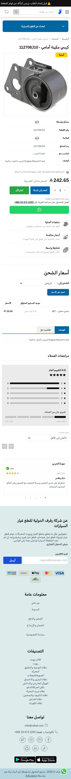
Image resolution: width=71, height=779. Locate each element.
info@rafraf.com (34, 725)
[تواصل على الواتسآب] (64, 772)
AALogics (31, 775)
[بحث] (16, 12)
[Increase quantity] (55, 190)
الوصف (66, 160)
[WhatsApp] (39, 210)
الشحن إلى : (63, 283)
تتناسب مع (64, 153)
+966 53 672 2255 (24, 202)
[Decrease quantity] (65, 190)
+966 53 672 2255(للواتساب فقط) (34, 732)
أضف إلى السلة (40, 190)
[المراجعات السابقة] (4, 446)
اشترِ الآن (19, 190)
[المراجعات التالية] (11, 446)
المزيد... (36, 153)
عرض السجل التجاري (57, 544)
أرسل (13, 560)
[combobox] (66, 438)
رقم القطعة (64, 130)
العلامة (66, 138)
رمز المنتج (64, 146)
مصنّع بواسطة (62, 122)
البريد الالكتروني (61, 554)
